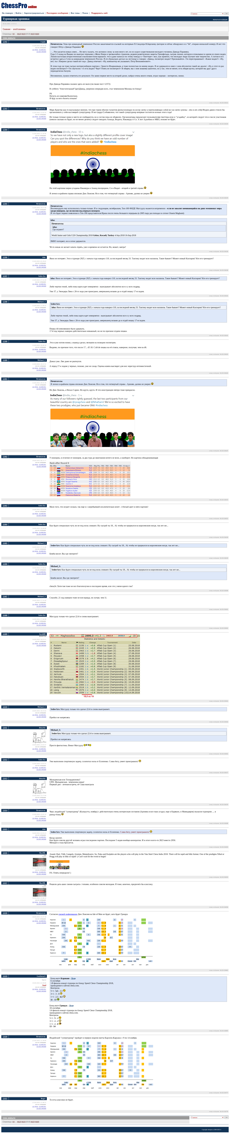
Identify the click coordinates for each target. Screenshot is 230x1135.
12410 (5, 707)
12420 (5, 1037)
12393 (5, 109)
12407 (5, 596)
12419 (5, 976)
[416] (37, 34)
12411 (5, 728)
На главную (7, 13)
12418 (5, 913)
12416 (5, 853)
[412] (19, 34)
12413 (5, 778)
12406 (5, 564)
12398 (5, 302)
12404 (5, 524)
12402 (5, 457)
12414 (5, 810)
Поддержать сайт (99, 13)
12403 (5, 506)
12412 (5, 760)
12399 (5, 341)
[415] (33, 34)
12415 (5, 829)
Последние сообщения (57, 13)
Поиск (85, 13)
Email (44, 985)
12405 (5, 543)
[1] (14, 34)
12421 (5, 1099)
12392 (5, 42)
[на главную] (19, 7)
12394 (5, 130)
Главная (6, 29)
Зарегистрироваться (34, 13)
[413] (23, 34)
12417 (5, 883)
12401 (5, 379)
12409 (5, 634)
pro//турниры (19, 29)
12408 (5, 615)
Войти (18, 13)
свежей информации (68, 914)
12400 (5, 360)
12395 (5, 204)
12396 (5, 257)
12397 (5, 276)
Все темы (75, 13)
